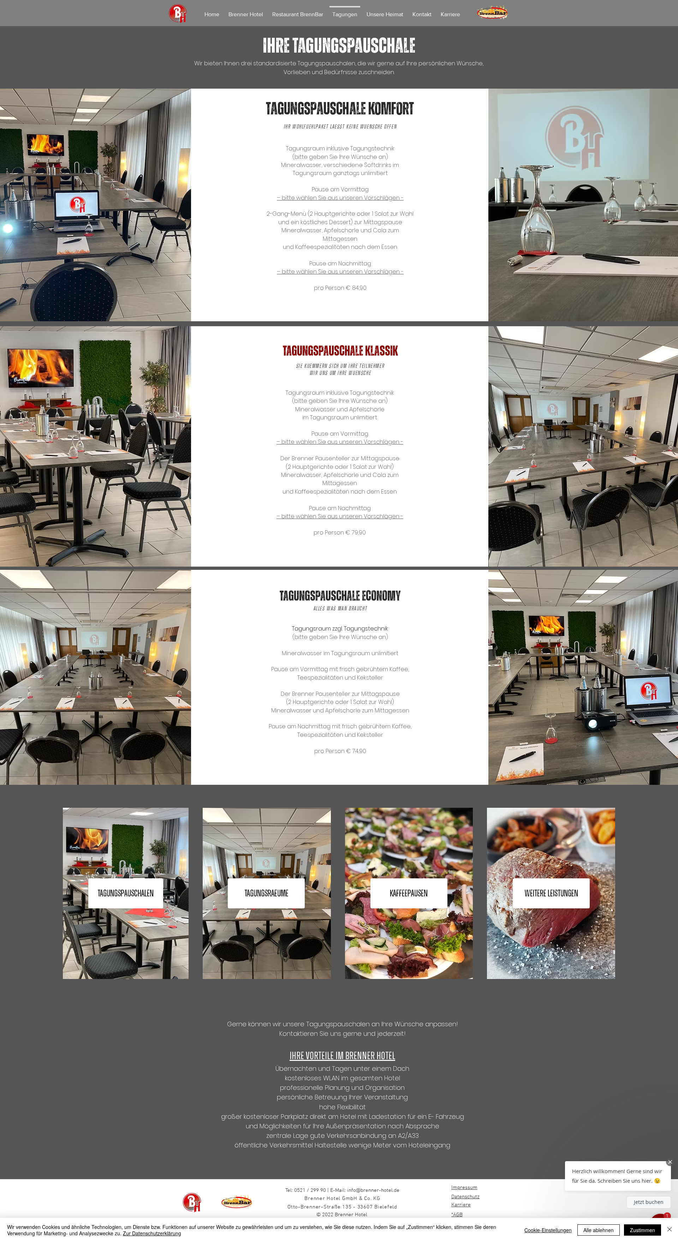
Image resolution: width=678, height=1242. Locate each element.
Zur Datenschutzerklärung (152, 1233)
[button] (618, 1176)
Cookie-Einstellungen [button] (548, 1230)
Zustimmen (642, 1230)
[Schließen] (669, 1230)
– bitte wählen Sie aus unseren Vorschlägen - (340, 198)
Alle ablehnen (598, 1230)
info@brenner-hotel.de (373, 1190)
